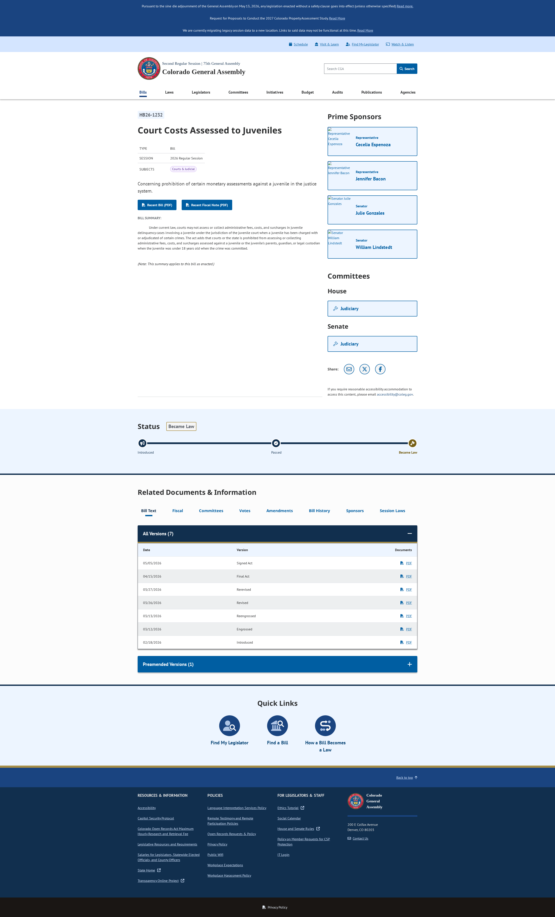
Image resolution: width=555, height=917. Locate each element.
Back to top (404, 777)
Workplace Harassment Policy (229, 875)
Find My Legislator (365, 44)
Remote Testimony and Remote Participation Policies (230, 821)
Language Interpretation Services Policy (236, 808)
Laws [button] (169, 92)
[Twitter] (364, 369)
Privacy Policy (217, 844)
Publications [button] (371, 92)
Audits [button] (337, 92)
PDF (409, 563)
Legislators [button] (201, 92)
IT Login (283, 854)
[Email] (349, 369)
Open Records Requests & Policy (231, 834)
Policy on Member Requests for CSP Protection (304, 841)
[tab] (149, 511)
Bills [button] (143, 92)
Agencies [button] (408, 92)
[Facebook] (380, 369)
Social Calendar (289, 818)
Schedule (301, 44)
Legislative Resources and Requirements (167, 844)
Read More (337, 18)
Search (409, 69)
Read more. (405, 6)
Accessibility (147, 808)
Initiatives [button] (274, 92)
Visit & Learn (329, 44)
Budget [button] (308, 92)
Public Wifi (215, 854)
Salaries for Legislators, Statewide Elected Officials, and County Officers (169, 857)
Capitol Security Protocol (156, 818)
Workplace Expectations (225, 865)
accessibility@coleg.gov (395, 394)
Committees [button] (238, 92)
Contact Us (360, 838)
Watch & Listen (403, 44)
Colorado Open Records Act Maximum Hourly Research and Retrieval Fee (166, 831)
